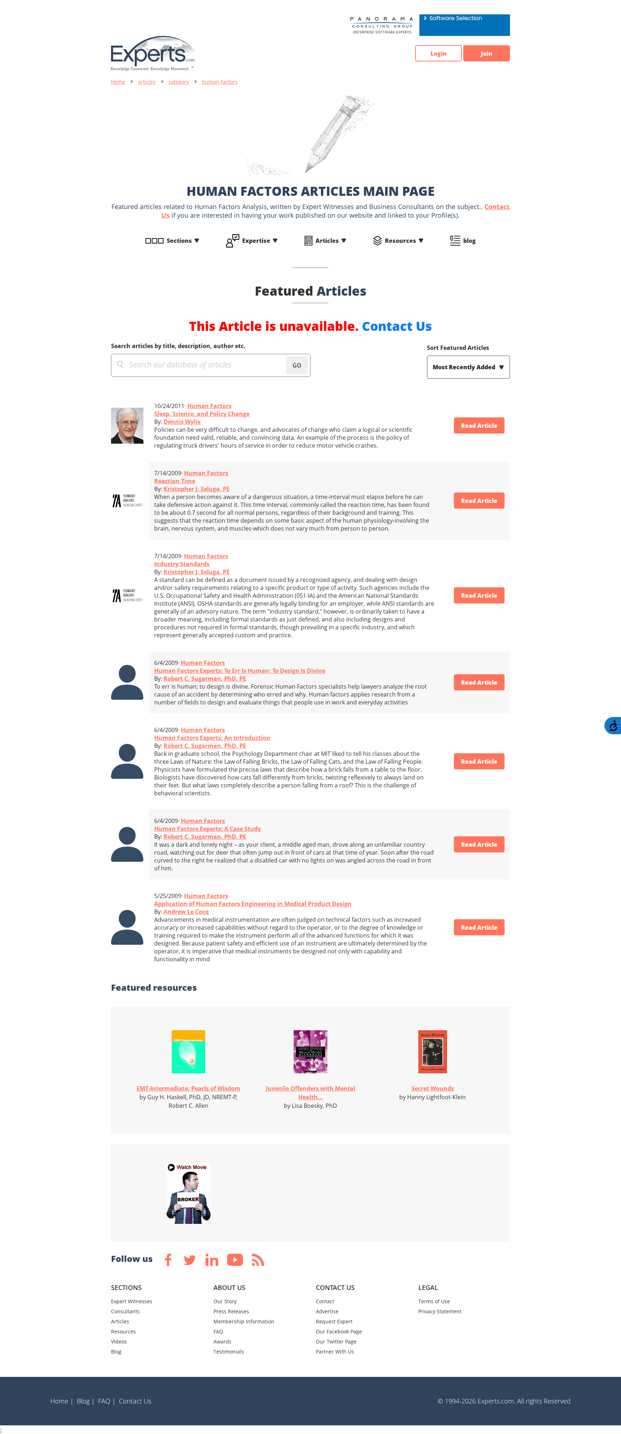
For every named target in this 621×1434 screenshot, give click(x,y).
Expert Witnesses (131, 1301)
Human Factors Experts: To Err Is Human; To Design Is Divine (239, 671)
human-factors (220, 81)
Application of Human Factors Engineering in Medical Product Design (252, 904)
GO (297, 365)
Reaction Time (174, 481)
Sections (179, 241)
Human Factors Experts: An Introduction (212, 738)
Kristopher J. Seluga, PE (197, 489)
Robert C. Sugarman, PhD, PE (205, 679)
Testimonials (228, 1351)
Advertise (327, 1311)
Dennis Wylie (182, 422)
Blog (116, 1351)
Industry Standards (182, 564)
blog (469, 241)
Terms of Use (434, 1301)
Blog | (86, 1401)
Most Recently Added (465, 367)
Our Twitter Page (336, 1341)
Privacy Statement (439, 1311)
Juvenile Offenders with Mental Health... (310, 1092)
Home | (62, 1401)
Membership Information (243, 1321)
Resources (400, 241)
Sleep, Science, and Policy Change (201, 414)
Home (118, 81)
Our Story (224, 1301)
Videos (119, 1341)
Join (486, 53)
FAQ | (107, 1401)
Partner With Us (335, 1351)
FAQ (218, 1331)
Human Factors (209, 406)
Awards (222, 1341)
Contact (325, 1301)
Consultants (125, 1311)
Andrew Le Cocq (186, 912)
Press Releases (231, 1311)
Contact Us (397, 326)
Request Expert (334, 1321)
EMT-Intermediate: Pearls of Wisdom (188, 1088)
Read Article (479, 426)
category (179, 81)
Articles (327, 241)
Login (439, 53)
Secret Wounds (432, 1088)
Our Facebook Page (339, 1331)
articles (147, 81)
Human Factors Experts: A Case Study (207, 829)
